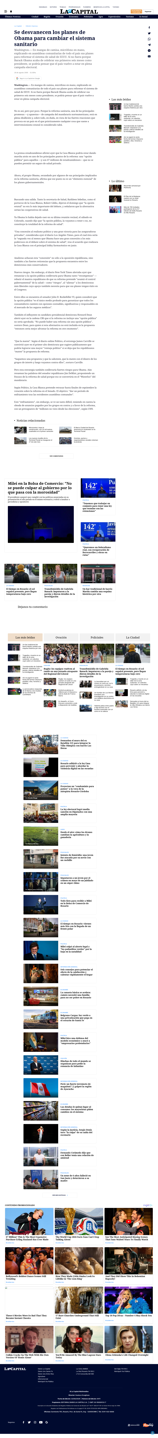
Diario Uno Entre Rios (46, 1374)
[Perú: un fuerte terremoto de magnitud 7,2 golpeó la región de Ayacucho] (60, 1087)
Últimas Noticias (13, 17)
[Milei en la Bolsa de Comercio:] (40, 518)
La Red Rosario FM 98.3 (85, 1371)
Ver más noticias (59, 1195)
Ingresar (148, 11)
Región (47, 17)
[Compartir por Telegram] (149, 45)
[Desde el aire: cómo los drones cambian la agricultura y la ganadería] (60, 836)
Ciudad (35, 17)
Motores (53, 7)
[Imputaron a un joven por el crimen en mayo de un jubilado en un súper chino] (60, 881)
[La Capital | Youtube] (41, 1422)
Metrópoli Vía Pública (45, 1381)
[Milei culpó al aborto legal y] (60, 950)
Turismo (116, 7)
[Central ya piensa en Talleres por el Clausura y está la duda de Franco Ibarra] (61, 693)
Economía (73, 17)
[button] (5, 11)
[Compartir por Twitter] (149, 33)
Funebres (87, 7)
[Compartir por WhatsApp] (149, 39)
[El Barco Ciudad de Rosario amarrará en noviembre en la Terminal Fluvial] (78, 430)
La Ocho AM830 (82, 1369)
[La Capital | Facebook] (23, 1422)
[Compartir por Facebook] (149, 27)
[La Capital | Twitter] (29, 1422)
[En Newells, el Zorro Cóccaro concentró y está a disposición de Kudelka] (61, 703)
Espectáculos (114, 17)
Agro (100, 17)
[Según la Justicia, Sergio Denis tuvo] (60, 1133)
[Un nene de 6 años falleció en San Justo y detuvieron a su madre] (60, 1179)
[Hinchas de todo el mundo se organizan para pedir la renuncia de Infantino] (60, 1065)
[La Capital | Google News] (46, 1422)
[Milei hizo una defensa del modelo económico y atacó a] (60, 1042)
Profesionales (74, 7)
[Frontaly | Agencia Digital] (146, 1425)
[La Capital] (79, 11)
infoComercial (43, 1379)
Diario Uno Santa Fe (45, 1371)
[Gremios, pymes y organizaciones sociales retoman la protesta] (78, 440)
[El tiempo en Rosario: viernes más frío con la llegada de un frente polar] (60, 927)
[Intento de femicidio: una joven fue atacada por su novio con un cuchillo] (60, 859)
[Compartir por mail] (149, 56)
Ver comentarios (56, 456)
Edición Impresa (32, 26)
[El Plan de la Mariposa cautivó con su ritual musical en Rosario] (126, 199)
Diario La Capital (44, 1369)
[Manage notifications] (152, 1433)
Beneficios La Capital (102, 7)
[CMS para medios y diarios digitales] (133, 1425)
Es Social (143, 17)
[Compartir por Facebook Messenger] (149, 50)
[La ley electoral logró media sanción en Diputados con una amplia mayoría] (60, 813)
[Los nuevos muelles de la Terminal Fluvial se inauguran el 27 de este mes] (33, 440)
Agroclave (41, 1376)
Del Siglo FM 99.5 (120, 1369)
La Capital (18, 26)
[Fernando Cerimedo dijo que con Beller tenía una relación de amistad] (60, 1156)
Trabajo (63, 7)
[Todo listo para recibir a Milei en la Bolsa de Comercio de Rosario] (60, 904)
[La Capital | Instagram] (35, 1422)
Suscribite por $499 (136, 11)
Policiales (88, 17)
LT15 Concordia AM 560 (85, 1374)
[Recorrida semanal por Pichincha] (126, 188)
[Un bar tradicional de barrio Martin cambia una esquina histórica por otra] (126, 106)
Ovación (60, 17)
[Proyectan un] (60, 790)
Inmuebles (43, 7)
